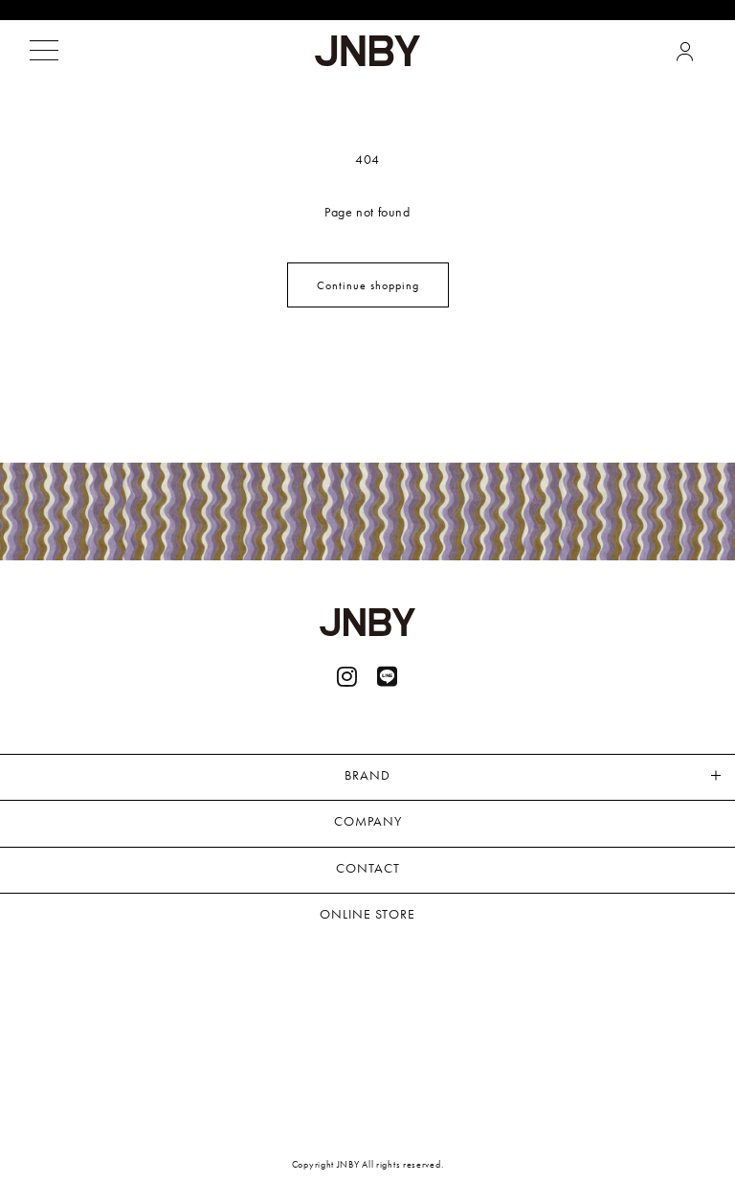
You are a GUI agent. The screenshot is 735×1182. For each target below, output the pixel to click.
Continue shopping (368, 285)
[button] (44, 51)
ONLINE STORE (367, 913)
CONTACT (368, 867)
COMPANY (368, 821)
